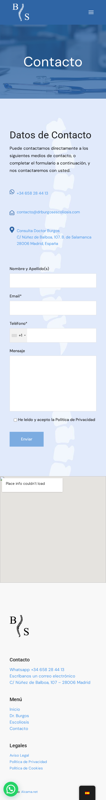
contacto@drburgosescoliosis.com (48, 212)
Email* (16, 296)
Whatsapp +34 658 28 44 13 (37, 669)
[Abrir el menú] (91, 12)
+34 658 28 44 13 (32, 193)
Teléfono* (18, 329)
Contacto (19, 728)
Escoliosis (19, 722)
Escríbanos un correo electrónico (42, 676)
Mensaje (17, 350)
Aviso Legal (19, 755)
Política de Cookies (26, 768)
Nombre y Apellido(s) (29, 268)
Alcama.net (29, 792)
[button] (10, 789)
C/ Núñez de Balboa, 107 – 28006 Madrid (50, 682)
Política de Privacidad (28, 761)
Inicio (15, 709)
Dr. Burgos (19, 715)
